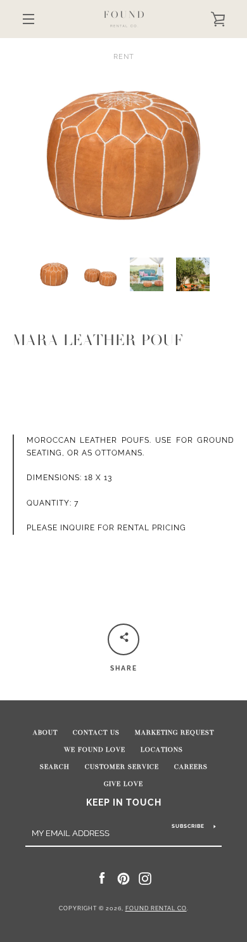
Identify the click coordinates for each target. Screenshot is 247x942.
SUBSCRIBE (188, 826)
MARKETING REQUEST (174, 732)
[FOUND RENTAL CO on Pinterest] (123, 877)
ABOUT (45, 732)
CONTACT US (96, 732)
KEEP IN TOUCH (124, 802)
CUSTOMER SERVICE (122, 767)
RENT (123, 56)
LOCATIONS (162, 750)
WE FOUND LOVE (94, 750)
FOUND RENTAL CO (156, 908)
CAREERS (191, 767)
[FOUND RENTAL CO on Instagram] (145, 877)
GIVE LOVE (123, 784)
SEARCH (55, 767)
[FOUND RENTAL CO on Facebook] (102, 877)
